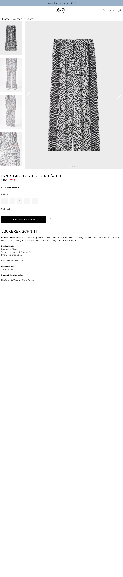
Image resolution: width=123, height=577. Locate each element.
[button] (70, 166)
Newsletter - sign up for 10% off (61, 3)
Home (6, 19)
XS (4, 200)
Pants (29, 19)
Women (18, 19)
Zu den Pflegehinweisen (12, 275)
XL (35, 200)
